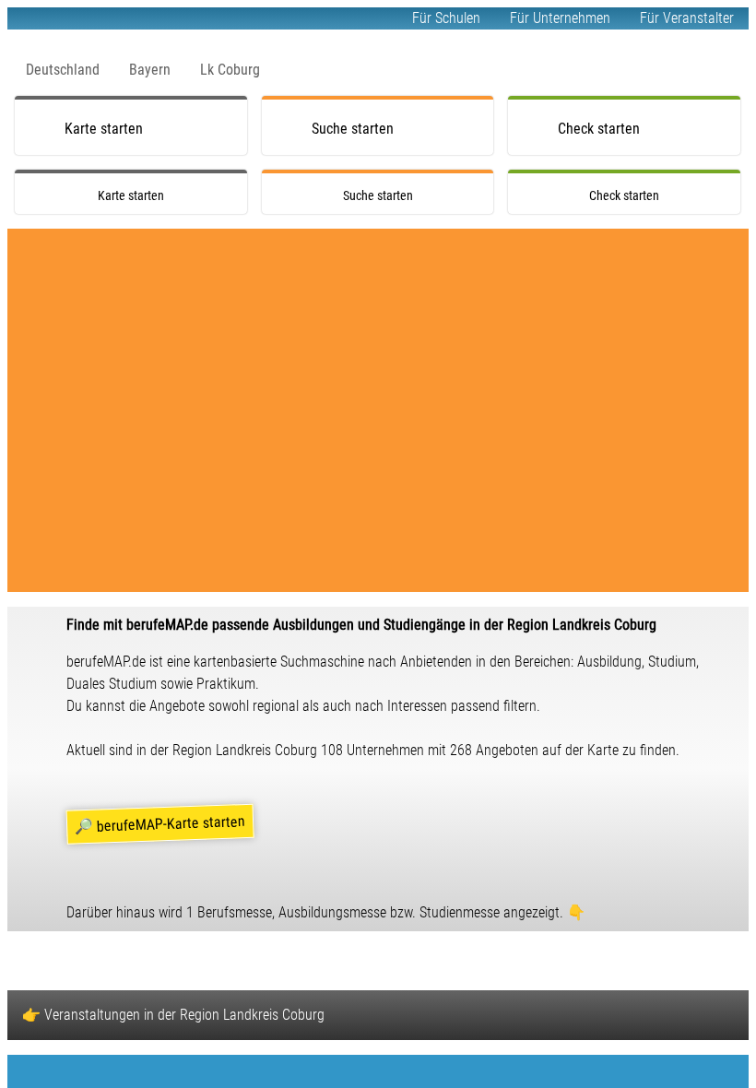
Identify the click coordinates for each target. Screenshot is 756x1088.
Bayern (150, 69)
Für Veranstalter (687, 18)
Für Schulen (446, 18)
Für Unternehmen (560, 18)
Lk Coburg (230, 69)
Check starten (599, 128)
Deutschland (63, 69)
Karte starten (104, 128)
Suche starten (353, 128)
